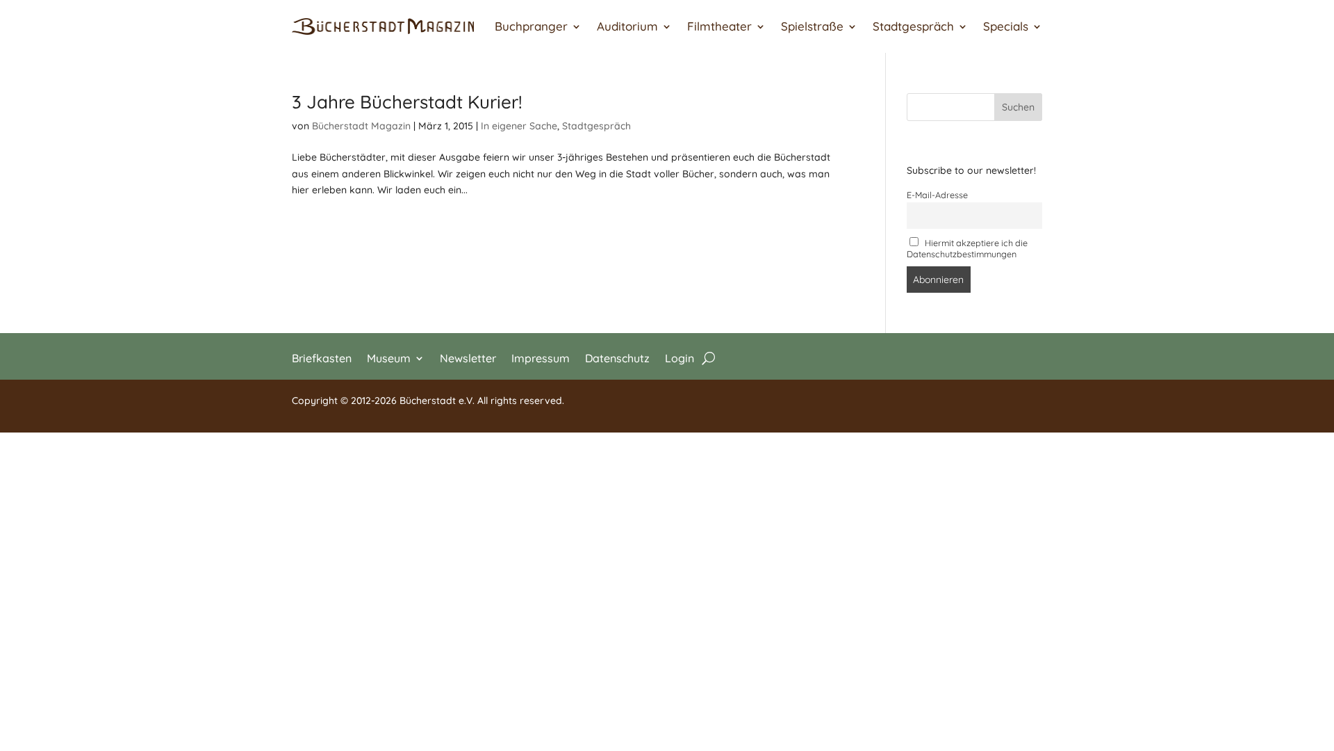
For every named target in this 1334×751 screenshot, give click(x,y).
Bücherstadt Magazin (361, 126)
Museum (389, 357)
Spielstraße (812, 26)
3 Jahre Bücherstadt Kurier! (407, 101)
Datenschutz (617, 357)
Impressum (540, 357)
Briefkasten (322, 357)
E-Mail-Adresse (937, 194)
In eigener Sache (519, 126)
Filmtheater (719, 26)
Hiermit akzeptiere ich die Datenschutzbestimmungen (967, 248)
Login (679, 357)
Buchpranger (531, 26)
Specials (1005, 26)
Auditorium (627, 26)
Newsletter (468, 357)
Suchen (1018, 107)
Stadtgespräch (913, 26)
